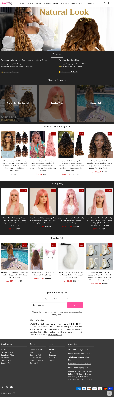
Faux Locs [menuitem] (64, 3)
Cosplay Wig (57, 183)
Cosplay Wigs (57, 103)
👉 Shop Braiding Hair (10, 72)
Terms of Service (36, 360)
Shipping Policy (36, 355)
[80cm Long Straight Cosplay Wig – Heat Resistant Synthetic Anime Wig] (71, 201)
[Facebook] (2, 387)
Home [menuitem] (22, 3)
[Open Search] (105, 3)
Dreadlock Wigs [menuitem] (50, 3)
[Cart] (112, 3)
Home (3, 349)
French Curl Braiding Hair (18, 103)
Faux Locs (5, 357)
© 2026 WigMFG (8, 393)
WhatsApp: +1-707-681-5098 (79, 364)
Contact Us (34, 363)
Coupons (52, 355)
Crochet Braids (7, 352)
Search (51, 360)
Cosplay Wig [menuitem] (76, 3)
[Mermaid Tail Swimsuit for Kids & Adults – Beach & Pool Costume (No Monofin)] (14, 256)
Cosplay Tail (95, 103)
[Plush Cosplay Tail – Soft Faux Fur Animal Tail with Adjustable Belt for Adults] (71, 256)
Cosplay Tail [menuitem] (90, 3)
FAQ (51, 352)
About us (52, 349)
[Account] (108, 3)
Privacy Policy (35, 357)
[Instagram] (7, 387)
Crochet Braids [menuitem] (34, 3)
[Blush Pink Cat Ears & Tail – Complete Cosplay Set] (43, 256)
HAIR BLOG (53, 357)
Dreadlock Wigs (7, 355)
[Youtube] (11, 387)
